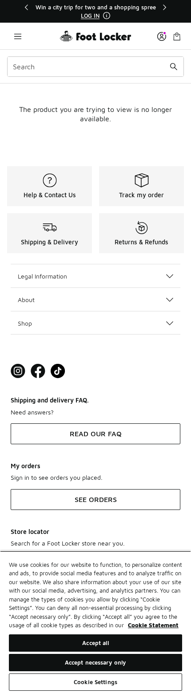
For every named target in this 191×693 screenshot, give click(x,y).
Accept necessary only (96, 662)
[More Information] (106, 15)
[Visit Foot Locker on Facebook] (38, 371)
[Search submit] (173, 66)
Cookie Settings (95, 681)
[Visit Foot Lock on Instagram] (18, 371)
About (26, 299)
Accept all (95, 642)
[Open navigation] (18, 36)
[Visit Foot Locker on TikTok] (58, 371)
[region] (95, 11)
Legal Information (42, 276)
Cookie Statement (153, 625)
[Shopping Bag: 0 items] (176, 36)
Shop (25, 323)
